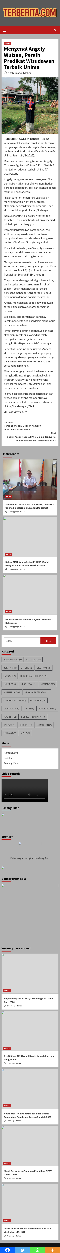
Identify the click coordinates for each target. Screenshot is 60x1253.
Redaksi (8, 757)
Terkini (26, 725)
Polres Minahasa (33, 716)
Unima (7, 43)
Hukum (10, 676)
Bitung (26, 667)
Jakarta (10, 684)
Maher (27, 73)
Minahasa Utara (15, 700)
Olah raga (11, 708)
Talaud (9, 725)
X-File (25, 733)
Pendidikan (47, 708)
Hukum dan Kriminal (33, 676)
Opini (29, 708)
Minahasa (12, 692)
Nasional (38, 700)
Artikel (33, 659)
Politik (10, 716)
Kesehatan (28, 684)
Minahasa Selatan (37, 692)
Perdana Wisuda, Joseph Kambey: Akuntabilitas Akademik (22, 425)
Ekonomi (43, 667)
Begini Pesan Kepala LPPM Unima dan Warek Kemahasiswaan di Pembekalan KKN (31, 437)
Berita (10, 667)
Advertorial (13, 659)
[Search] (55, 30)
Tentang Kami (11, 763)
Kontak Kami (11, 752)
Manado (48, 684)
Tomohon (44, 725)
